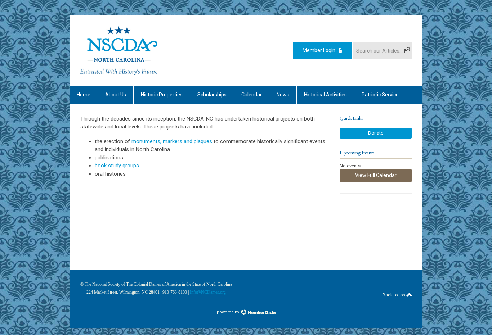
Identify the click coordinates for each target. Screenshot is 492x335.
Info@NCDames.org (208, 292)
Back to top (394, 295)
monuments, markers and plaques (171, 141)
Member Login (319, 50)
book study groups (117, 165)
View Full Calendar (376, 175)
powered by (228, 312)
